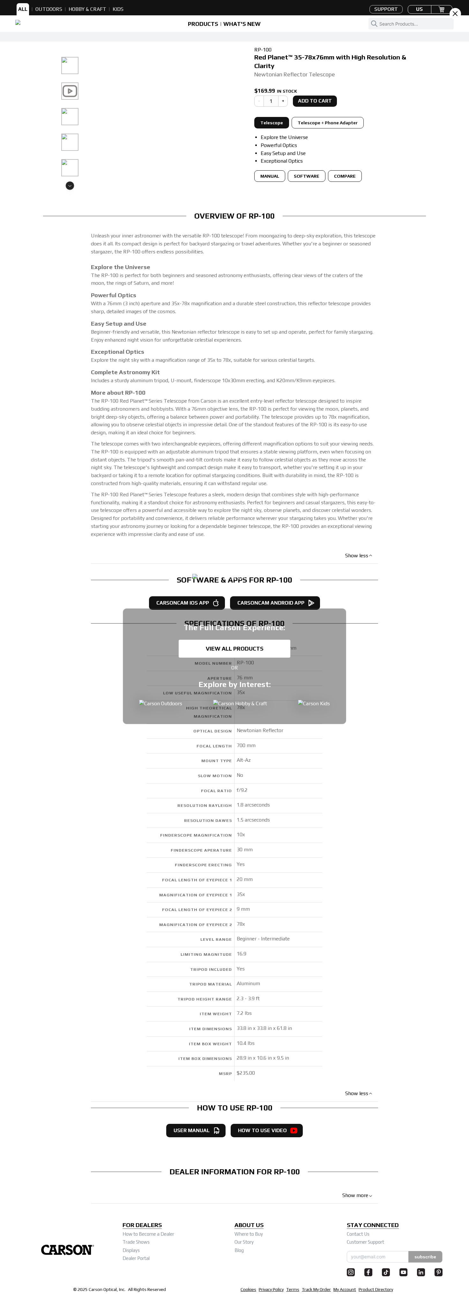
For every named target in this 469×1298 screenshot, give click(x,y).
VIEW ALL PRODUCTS (235, 648)
